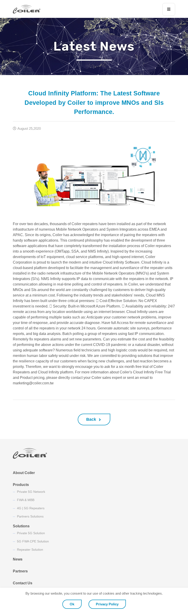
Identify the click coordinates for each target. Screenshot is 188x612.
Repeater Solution (30, 549)
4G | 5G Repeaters (30, 508)
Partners (20, 571)
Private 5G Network (31, 491)
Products (21, 485)
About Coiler (24, 473)
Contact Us (22, 583)
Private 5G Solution (31, 533)
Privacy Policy (107, 604)
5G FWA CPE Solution (33, 541)
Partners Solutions (30, 516)
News (17, 559)
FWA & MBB (25, 500)
